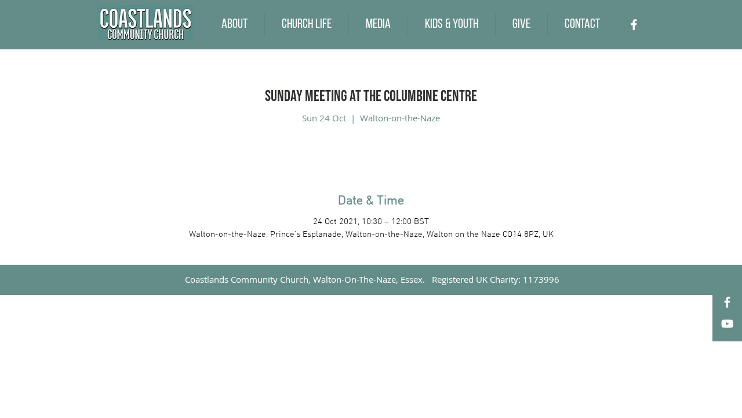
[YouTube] (727, 323)
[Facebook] (634, 24)
